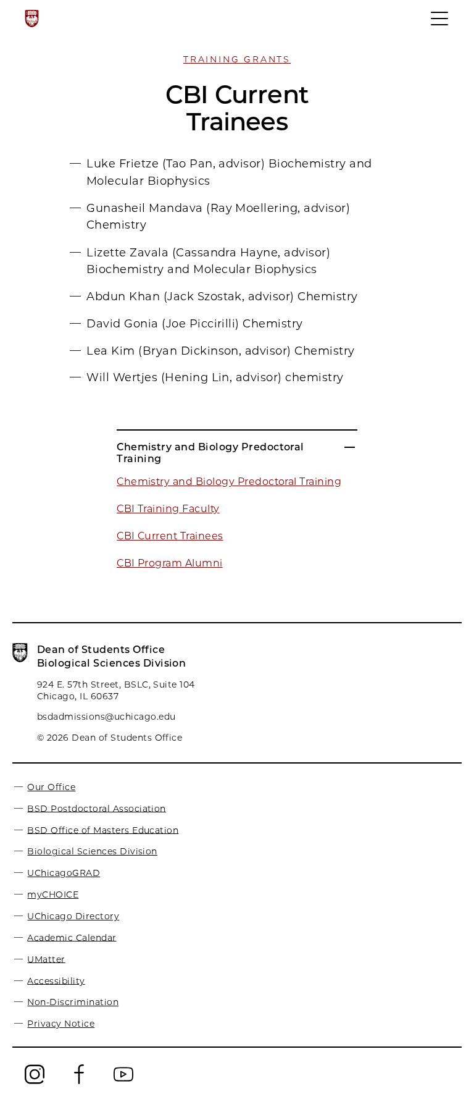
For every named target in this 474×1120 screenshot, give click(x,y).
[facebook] (79, 1082)
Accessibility (56, 980)
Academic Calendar (71, 937)
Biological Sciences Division (92, 851)
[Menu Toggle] (440, 24)
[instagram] (34, 1082)
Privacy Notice (60, 1023)
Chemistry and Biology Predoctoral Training (229, 481)
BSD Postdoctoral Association (96, 808)
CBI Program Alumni (170, 563)
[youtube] (123, 1082)
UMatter (46, 958)
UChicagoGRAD (63, 872)
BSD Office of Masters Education (102, 829)
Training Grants (237, 59)
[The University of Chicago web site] (32, 18)
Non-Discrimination (72, 1002)
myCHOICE (52, 894)
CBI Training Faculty (168, 509)
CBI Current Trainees (170, 536)
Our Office (51, 787)
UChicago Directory (73, 916)
